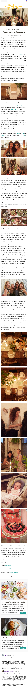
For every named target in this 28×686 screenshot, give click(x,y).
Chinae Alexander (13, 572)
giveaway (21, 54)
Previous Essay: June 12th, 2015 (14, 581)
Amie (2, 135)
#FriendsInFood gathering (15, 105)
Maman (23, 135)
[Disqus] (14, 669)
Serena (22, 133)
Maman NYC (8, 569)
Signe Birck (14, 109)
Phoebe (18, 133)
